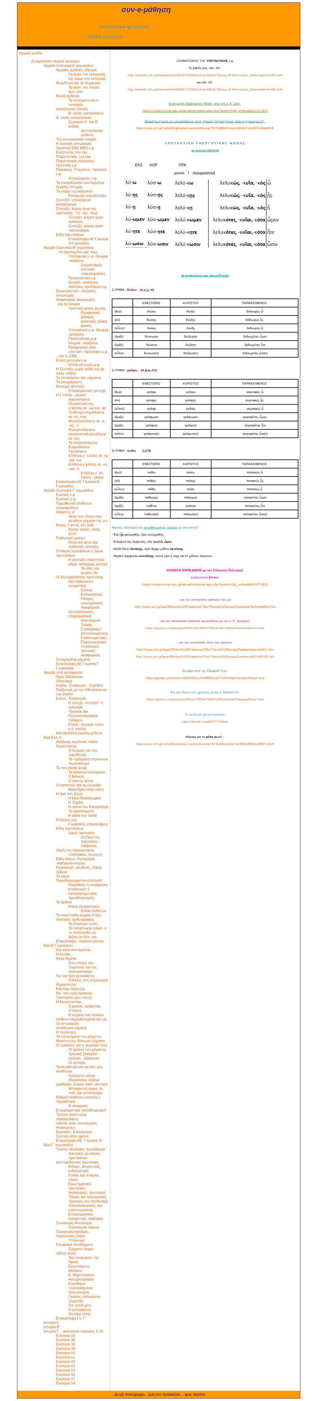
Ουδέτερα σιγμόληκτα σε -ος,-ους (86, 414)
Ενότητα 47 (65, 1379)
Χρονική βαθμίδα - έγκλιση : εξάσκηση (83, 1056)
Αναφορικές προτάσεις (87, 1192)
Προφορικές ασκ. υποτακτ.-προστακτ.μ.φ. (88, 349)
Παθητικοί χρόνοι (70, 538)
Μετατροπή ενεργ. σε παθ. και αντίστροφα (85, 1090)
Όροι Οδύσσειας (69, 677)
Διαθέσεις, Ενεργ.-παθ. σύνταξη (82, 1084)
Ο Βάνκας (76, 776)
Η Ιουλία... (64, 954)
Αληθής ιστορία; (69, 187)
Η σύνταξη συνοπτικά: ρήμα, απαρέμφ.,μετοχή (87, 562)
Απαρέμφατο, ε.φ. (83, 178)
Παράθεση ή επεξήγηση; (88, 885)
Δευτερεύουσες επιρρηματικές (80, 614)
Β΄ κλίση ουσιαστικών (86, 113)
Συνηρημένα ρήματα (73, 659)
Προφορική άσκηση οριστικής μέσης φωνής (94, 319)
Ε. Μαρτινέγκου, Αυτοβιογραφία (81, 1277)
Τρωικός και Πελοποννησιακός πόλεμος (83, 715)
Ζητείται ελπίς (79, 1314)
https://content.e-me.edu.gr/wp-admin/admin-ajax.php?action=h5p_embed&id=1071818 (205, 584)
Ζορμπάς (76, 1301)
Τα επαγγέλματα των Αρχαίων (80, 183)
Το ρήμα (63, 876)
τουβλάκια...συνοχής (85, 854)
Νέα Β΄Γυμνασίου (58, 945)
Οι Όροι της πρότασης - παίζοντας (90, 841)
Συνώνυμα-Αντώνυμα (74, 1223)
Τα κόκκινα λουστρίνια (86, 772)
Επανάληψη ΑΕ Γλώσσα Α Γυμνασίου (88, 241)
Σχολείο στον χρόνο (72, 1136)
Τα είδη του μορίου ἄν (90, 570)
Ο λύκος (75, 1010)
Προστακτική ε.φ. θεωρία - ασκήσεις (83, 280)
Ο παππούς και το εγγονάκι (78, 785)
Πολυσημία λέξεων (83, 1227)
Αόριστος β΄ (66, 512)
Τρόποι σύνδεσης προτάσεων (80, 1149)
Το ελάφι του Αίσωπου (74, 191)
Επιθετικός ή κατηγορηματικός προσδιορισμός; (82, 893)
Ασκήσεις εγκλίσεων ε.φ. (88, 287)
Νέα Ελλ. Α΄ (53, 737)
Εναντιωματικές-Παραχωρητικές (94, 640)
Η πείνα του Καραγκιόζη (88, 807)
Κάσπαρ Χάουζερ (70, 989)
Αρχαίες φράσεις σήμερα (76, 70)
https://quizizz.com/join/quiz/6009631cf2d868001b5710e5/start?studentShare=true (205, 678)
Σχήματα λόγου (81, 1249)
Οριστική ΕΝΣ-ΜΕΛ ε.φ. (75, 148)
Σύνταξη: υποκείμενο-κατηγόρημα (74, 202)
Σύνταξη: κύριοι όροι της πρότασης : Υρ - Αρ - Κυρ (77, 211)
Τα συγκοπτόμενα (83, 443)
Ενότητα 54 (65, 1383)
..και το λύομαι (68, 304)
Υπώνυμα (76, 1240)
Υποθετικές (90, 646)
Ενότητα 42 (65, 1362)
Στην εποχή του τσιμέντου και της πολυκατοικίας (82, 967)
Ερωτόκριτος (79, 1266)
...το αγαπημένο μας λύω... (78, 252)
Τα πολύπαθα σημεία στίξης (79, 915)
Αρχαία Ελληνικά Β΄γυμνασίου (69, 248)
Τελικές (86, 625)
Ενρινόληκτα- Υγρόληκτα (79, 449)
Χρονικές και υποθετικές (88, 1201)
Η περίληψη (66, 1032)
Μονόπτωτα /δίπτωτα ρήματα (80, 1041)
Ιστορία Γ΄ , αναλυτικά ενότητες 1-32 (73, 1331)
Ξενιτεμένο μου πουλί (74, 997)
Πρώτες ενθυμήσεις (84, 1296)
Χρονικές (88, 651)
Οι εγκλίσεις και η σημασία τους (82, 1045)
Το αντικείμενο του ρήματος (79, 378)
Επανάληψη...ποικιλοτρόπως (80, 941)
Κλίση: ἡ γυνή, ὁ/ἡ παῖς (75, 525)
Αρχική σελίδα (30, 53)
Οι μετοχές (77, 1062)
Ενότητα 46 (65, 1375)
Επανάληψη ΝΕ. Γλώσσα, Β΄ (79, 1140)
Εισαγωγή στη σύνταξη (87, 196)
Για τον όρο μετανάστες (75, 976)
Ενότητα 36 (65, 1340)
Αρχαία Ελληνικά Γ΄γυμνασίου (68, 490)
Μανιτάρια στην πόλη (86, 789)
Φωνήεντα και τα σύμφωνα (78, 83)
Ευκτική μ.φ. (66, 499)
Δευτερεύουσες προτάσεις (77, 1162)
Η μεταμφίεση (79, 1309)
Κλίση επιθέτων (93, 911)
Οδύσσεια (64, 681)
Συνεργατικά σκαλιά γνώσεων (55, 61)
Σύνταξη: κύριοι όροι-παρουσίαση (86, 228)
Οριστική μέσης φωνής (87, 308)
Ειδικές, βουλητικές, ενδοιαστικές (84, 1168)
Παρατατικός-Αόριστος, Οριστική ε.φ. (75, 163)
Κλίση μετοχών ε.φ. (71, 360)
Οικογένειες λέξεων (83, 1080)
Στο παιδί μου (79, 1305)
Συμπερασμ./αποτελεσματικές (94, 631)
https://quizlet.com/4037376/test (205, 721)
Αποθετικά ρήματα (71, 1028)
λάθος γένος (66, 1253)
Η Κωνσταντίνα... (70, 1002)
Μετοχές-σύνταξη (70, 386)
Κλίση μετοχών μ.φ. (84, 365)
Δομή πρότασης (81, 833)
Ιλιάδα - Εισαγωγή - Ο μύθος (79, 685)
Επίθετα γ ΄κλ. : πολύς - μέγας (93, 475)
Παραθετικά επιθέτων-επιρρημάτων (74, 505)
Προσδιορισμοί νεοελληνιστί (79, 880)
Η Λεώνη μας (66, 820)
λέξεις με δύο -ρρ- (83, 937)
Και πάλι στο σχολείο (73, 950)
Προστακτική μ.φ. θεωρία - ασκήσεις (83, 341)
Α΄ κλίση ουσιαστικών (73, 117)
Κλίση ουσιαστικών (84, 906)
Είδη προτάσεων (70, 235)
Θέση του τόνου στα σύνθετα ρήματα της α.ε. (88, 518)
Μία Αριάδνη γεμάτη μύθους (79, 733)
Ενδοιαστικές (91, 594)
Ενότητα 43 (65, 1366)
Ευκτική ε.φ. (66, 495)
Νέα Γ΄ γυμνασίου (58, 1145)
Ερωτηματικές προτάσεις (80, 1186)
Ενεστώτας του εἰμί (71, 152)
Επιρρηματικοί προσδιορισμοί (81, 1110)
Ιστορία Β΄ (52, 1327)
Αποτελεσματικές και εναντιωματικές (85, 1207)
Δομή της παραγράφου (75, 850)
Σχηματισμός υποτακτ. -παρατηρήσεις (93, 269)
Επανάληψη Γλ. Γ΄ (71, 1318)
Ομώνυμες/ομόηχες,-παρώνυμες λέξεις (73, 1233)
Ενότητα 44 (65, 1370)
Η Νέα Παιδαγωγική (84, 798)
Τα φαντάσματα (81, 811)
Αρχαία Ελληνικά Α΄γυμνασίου (68, 65)
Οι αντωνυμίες (68, 1023)
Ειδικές (87, 590)
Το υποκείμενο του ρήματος (79, 1036)
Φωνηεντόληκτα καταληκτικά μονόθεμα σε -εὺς (87, 434)
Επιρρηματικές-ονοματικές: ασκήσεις (85, 1216)
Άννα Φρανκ (66, 958)
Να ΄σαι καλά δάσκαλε (74, 993)
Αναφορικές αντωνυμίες (75, 300)
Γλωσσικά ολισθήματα (74, 1244)
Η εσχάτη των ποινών (86, 1015)
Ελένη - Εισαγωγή (70, 698)
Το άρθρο (64, 902)
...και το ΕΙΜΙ (66, 356)
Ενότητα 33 (65, 1336)
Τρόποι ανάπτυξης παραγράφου (71, 1116)
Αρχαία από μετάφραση (63, 672)
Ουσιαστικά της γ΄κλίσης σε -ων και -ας (87, 406)
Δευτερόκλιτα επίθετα (92, 132)
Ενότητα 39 (65, 1349)
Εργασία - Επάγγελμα (74, 1132)
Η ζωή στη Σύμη (69, 794)
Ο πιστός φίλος (80, 781)
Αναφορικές (90, 607)
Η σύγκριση (78, 1106)
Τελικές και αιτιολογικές (87, 1197)
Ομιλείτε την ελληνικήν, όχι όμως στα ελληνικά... (88, 76)
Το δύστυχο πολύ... (84, 924)
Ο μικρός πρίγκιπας (84, 1006)
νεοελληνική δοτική (72, 109)
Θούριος (75, 1270)
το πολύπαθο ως (82, 932)
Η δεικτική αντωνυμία (73, 143)
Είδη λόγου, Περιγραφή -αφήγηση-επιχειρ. (75, 861)
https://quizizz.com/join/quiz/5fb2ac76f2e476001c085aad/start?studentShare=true (205, 699)
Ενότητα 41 (65, 1357)
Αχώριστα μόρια (81, 1075)
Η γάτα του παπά (82, 815)
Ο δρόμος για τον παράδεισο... (82, 752)
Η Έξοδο (75, 802)
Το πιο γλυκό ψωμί (71, 768)
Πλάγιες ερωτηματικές (92, 601)
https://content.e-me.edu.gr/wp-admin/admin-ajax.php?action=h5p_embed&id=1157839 (205, 110)
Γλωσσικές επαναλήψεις (88, 824)
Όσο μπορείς (79, 1292)
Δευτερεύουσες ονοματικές (80, 583)
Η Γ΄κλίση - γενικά (70, 395)
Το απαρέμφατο (69, 382)
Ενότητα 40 (65, 1353)
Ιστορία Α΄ (52, 1323)
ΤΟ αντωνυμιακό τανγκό (76, 139)
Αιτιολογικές (91, 620)
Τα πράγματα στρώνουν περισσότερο (88, 761)
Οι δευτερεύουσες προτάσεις (79, 577)
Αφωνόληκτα (79, 399)
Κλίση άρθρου (68, 96)
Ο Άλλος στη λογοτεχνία (88, 980)
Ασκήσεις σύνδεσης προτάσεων (84, 1155)
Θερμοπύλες (66, 984)
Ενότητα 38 (65, 1344)
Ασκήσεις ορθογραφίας (75, 919)
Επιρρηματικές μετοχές (87, 391)
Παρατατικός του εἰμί (73, 156)
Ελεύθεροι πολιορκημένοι (80, 1285)
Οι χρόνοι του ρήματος (87, 1049)
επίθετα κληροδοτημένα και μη (81, 1019)
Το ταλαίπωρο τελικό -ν (87, 928)
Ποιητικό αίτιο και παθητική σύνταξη (83, 544)
